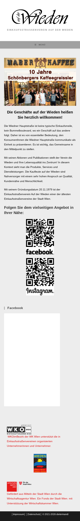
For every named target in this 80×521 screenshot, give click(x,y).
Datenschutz (34, 514)
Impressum (18, 514)
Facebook (15, 308)
